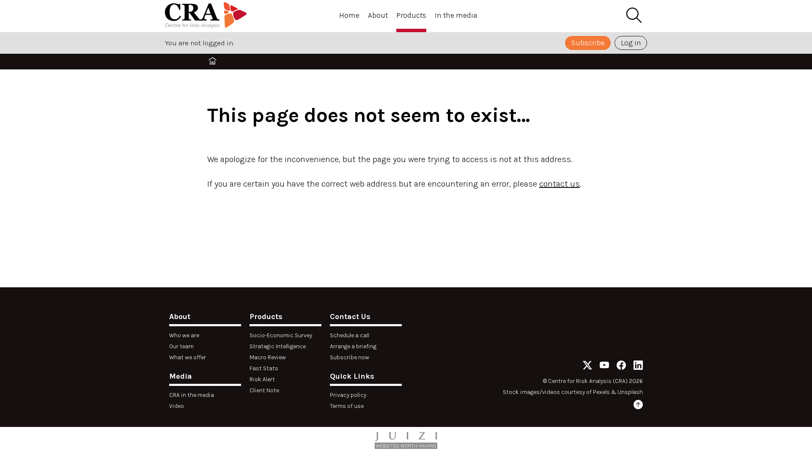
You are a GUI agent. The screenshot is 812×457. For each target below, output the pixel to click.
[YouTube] (604, 366)
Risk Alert (262, 379)
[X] (587, 366)
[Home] (207, 16)
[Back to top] (638, 406)
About (378, 15)
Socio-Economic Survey (281, 335)
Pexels (601, 392)
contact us (559, 184)
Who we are (184, 335)
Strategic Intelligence (278, 346)
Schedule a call (349, 335)
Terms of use (347, 406)
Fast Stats (264, 368)
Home (349, 15)
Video (176, 406)
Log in (631, 42)
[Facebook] (621, 366)
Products (411, 15)
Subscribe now (349, 357)
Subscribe (588, 42)
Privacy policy (348, 395)
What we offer (187, 357)
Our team (181, 346)
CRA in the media (191, 395)
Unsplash (630, 392)
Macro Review (268, 357)
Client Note (264, 390)
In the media (456, 15)
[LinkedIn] (638, 366)
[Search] (633, 15)
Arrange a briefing (353, 346)
